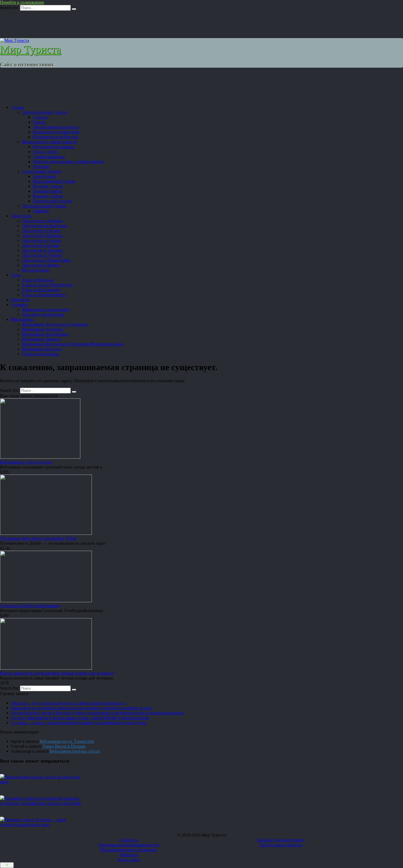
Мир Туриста (30, 49)
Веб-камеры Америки (42, 329)
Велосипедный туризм (54, 181)
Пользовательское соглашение (128, 849)
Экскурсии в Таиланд (42, 250)
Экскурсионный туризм (44, 112)
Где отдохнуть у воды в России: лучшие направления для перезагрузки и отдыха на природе (98, 712)
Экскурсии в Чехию (40, 265)
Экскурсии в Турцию (42, 255)
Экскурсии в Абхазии (42, 220)
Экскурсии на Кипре (41, 240)
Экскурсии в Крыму (41, 245)
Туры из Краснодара (41, 289)
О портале (128, 840)
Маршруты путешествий (56, 132)
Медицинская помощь (54, 146)
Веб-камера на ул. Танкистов (67, 741)
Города (39, 122)
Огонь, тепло (45, 151)
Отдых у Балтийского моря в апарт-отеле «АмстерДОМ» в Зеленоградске (80, 717)
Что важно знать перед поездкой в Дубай (38, 538)
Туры (16, 275)
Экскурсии (21, 215)
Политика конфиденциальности (129, 845)
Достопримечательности (56, 127)
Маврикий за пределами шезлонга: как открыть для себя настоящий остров (81, 708)
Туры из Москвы (37, 280)
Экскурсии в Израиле (42, 235)
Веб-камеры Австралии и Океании (54, 324)
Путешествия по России (55, 137)
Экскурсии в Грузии (41, 230)
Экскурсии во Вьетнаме (44, 225)
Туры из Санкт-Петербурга (47, 284)
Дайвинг (41, 211)
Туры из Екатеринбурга (44, 294)
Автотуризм (44, 176)
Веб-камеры (22, 319)
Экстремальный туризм (44, 206)
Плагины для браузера (43, 314)
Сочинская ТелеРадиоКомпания (30, 605)
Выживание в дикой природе (49, 141)
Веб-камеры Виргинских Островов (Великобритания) (72, 344)
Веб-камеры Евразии (41, 349)
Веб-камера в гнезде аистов (26, 462)
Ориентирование (49, 156)
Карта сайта (129, 859)
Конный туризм (48, 196)
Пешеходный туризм (52, 201)
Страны (40, 117)
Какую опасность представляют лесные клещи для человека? (57, 673)
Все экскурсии (35, 270)
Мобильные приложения (45, 309)
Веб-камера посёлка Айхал (75, 751)
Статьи (17, 107)
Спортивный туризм (41, 171)
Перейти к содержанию (22, 2)
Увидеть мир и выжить (280, 845)
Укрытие (41, 166)
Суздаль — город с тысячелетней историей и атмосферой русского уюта (79, 722)
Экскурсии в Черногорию (46, 260)
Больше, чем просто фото (280, 840)
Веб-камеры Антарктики (45, 334)
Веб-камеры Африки (41, 339)
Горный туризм (47, 191)
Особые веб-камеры (40, 354)
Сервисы (19, 304)
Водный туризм (48, 186)
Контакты (20, 299)
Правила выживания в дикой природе (68, 161)
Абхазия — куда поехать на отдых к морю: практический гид (68, 703)
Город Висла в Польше (64, 746)
